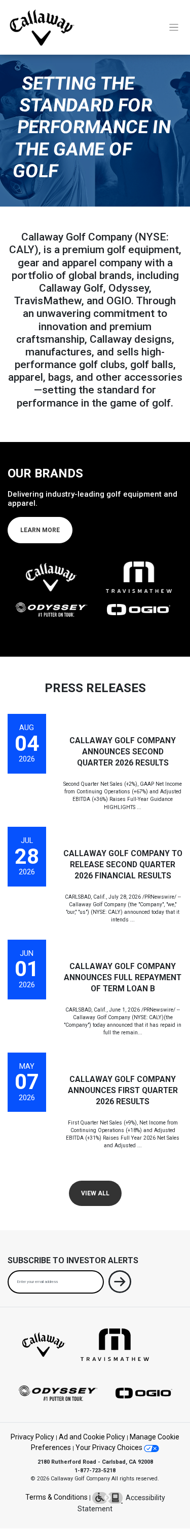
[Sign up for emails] (119, 1284)
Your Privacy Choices (109, 1447)
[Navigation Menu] (174, 27)
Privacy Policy (32, 1437)
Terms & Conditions (56, 1498)
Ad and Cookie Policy (92, 1437)
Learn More (40, 530)
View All (95, 1193)
